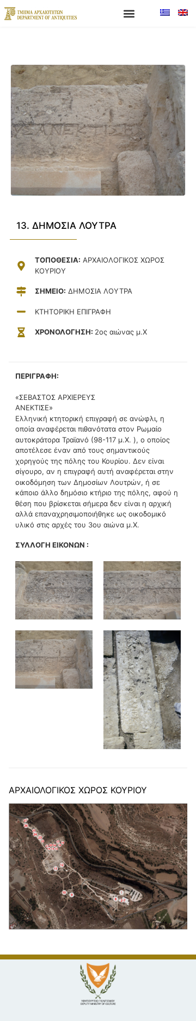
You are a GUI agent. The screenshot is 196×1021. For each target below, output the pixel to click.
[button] (129, 13)
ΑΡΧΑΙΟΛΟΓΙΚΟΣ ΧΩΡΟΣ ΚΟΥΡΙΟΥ (78, 790)
